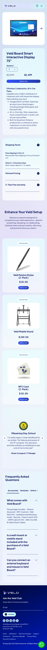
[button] (37, 5)
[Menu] (40, 6)
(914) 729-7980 (8, 629)
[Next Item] (41, 28)
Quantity (10, 65)
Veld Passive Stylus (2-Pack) (23, 276)
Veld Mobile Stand (23, 331)
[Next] (42, 438)
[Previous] (5, 438)
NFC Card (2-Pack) (23, 388)
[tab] (13, 490)
